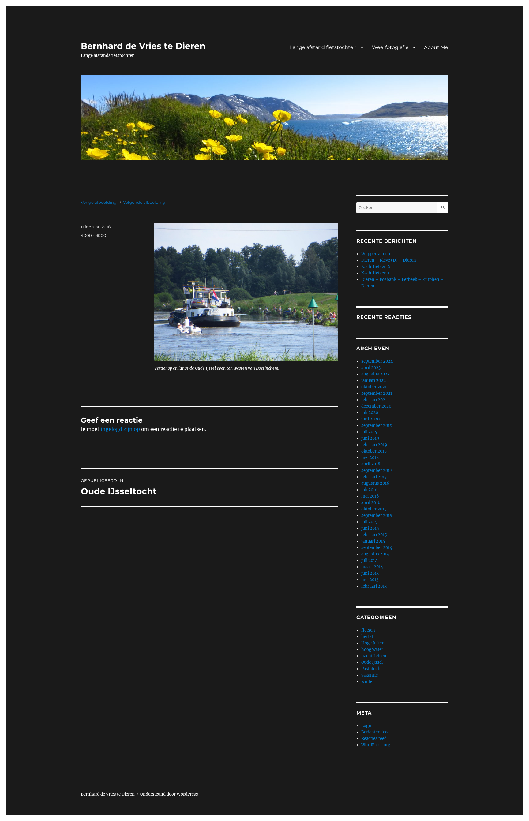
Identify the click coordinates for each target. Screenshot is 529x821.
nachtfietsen (373, 656)
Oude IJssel (372, 662)
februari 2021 (374, 399)
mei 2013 (369, 579)
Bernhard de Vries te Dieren (143, 46)
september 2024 (377, 361)
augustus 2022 (375, 374)
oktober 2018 (374, 451)
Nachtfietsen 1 (375, 273)
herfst (367, 636)
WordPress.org (375, 745)
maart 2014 (372, 566)
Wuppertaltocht (376, 253)
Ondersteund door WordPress (169, 794)
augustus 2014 (375, 554)
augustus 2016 (375, 483)
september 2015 (376, 515)
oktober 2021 (374, 387)
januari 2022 (373, 380)
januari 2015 (373, 541)
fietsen (368, 630)
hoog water (372, 649)
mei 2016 (370, 496)
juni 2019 (370, 438)
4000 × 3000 (93, 235)
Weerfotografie (390, 47)
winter (367, 681)
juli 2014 (369, 560)
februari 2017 (374, 477)
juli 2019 (369, 432)
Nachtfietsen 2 (375, 266)
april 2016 (371, 502)
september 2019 (376, 425)
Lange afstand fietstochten (323, 47)
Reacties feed (374, 738)
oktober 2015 (374, 509)
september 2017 (376, 470)
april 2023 (371, 367)
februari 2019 (374, 444)
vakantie (369, 675)
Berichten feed (375, 732)
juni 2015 (370, 528)
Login (367, 725)
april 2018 (370, 464)
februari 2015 (374, 534)
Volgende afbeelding (144, 202)
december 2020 (376, 406)
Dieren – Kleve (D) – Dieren (388, 260)
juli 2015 (369, 521)
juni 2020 (370, 419)
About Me (436, 47)
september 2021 (376, 393)
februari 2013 (374, 586)
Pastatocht (371, 668)
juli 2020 (369, 412)
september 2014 (376, 547)
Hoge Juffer (372, 643)
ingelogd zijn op (120, 429)
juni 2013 (370, 573)
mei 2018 (370, 457)
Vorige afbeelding (99, 202)
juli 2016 (369, 489)
